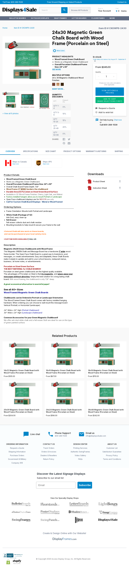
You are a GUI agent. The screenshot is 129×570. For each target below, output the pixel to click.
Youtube (124, 558)
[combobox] (53, 10)
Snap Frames (60, 18)
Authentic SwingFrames (80, 452)
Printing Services (80, 448)
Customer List (112, 448)
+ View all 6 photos (11, 113)
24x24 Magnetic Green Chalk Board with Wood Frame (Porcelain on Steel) (64, 411)
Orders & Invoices (48, 452)
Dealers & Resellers (49, 455)
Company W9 (17, 463)
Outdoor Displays (40, 18)
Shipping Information (17, 452)
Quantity (98, 72)
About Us (112, 444)
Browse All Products (79, 10)
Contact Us (121, 2)
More (112, 18)
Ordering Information (17, 444)
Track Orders (48, 448)
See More (56, 70)
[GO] (64, 10)
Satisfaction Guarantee (112, 452)
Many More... (58, 89)
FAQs (80, 459)
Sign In (100, 8)
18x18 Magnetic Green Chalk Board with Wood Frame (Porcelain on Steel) (105, 371)
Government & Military (17, 459)
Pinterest (113, 558)
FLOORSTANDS (98, 18)
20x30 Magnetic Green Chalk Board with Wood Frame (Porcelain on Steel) (21, 411)
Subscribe (85, 485)
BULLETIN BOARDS (17, 18)
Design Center (80, 444)
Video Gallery (80, 455)
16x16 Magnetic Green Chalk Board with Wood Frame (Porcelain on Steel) (63, 371)
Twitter (108, 558)
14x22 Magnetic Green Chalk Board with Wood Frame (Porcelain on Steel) (21, 371)
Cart (117, 8)
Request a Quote (17, 448)
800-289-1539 (17, 2)
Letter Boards (79, 18)
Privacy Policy (112, 455)
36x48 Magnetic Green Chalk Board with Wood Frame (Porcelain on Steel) (106, 411)
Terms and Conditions (112, 459)
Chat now (118, 120)
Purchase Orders (17, 455)
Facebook (102, 558)
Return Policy (48, 459)
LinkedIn (119, 558)
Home (5, 28)
